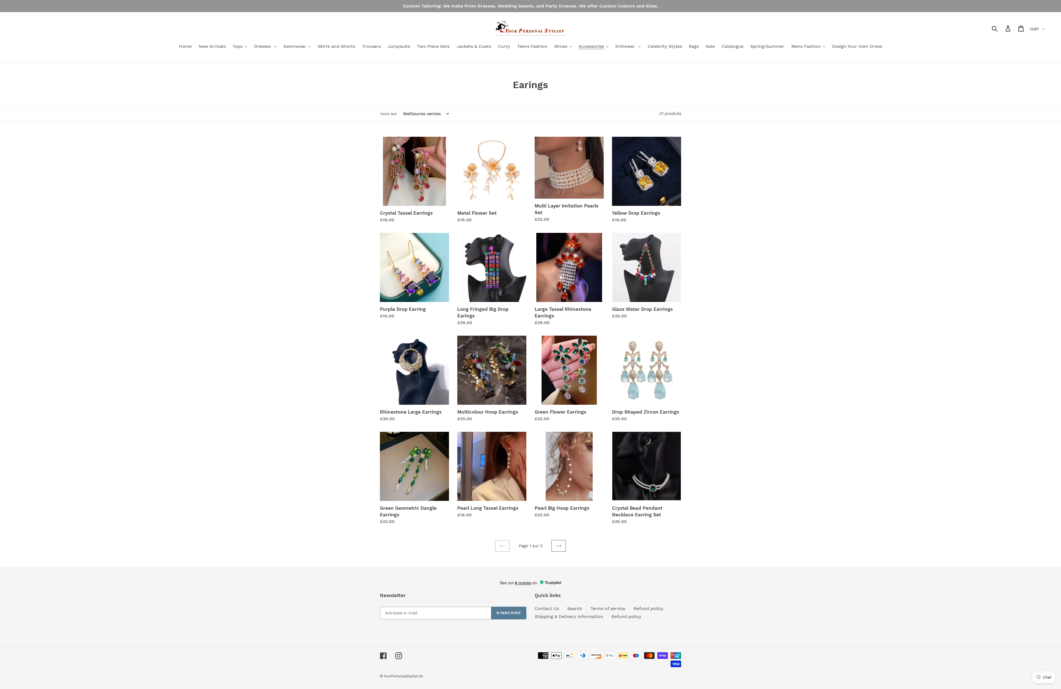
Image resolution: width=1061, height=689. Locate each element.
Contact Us (547, 608)
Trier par (388, 114)
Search (574, 608)
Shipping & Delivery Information (569, 616)
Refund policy (648, 608)
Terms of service (607, 608)
